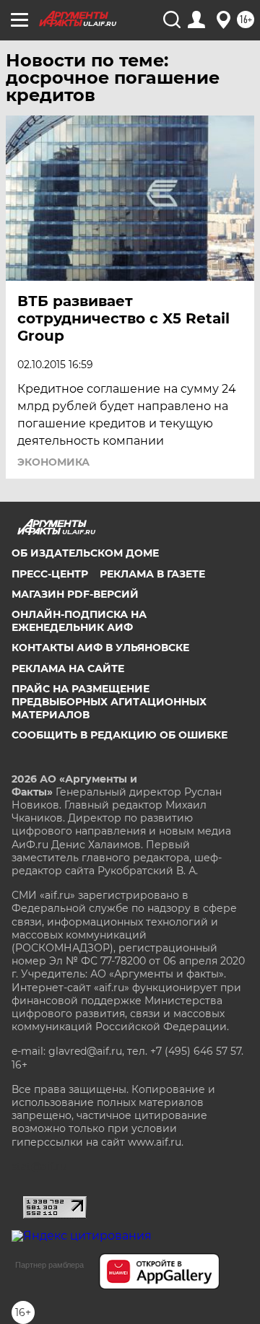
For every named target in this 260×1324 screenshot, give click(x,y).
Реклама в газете (152, 573)
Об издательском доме (85, 552)
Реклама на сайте (68, 668)
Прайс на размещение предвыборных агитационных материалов (109, 701)
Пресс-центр (50, 573)
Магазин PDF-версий (75, 594)
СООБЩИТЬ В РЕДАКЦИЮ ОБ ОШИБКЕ (120, 734)
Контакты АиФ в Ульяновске (100, 647)
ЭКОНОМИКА (53, 462)
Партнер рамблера (49, 1264)
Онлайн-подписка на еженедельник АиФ (79, 621)
